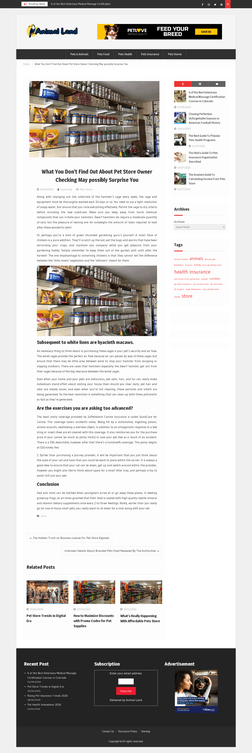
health (181, 272)
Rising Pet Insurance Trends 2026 (47, 695)
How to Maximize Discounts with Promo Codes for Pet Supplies (94, 621)
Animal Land (134, 700)
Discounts (189, 265)
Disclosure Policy (127, 731)
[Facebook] (202, 4)
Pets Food (103, 54)
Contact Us (108, 731)
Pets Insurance (150, 54)
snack (177, 296)
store (43, 516)
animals (196, 258)
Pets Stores (175, 54)
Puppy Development (193, 289)
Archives (179, 221)
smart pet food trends (210, 289)
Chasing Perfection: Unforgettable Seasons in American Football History (204, 118)
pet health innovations (182, 284)
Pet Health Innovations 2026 (44, 704)
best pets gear (210, 259)
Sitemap (145, 731)
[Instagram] (209, 4)
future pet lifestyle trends (212, 265)
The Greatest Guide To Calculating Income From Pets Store (207, 179)
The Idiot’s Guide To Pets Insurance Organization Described (203, 157)
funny (197, 264)
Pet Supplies (179, 289)
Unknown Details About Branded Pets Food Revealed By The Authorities (110, 550)
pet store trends (216, 284)
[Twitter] (215, 4)
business (178, 264)
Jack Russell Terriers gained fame (187, 279)
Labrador (204, 279)
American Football (181, 259)
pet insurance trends (201, 284)
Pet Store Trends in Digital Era (45, 686)
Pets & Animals (79, 54)
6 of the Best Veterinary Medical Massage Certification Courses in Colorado (207, 97)
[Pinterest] (221, 4)
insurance (200, 272)
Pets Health (125, 54)
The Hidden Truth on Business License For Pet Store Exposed (71, 538)
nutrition (214, 278)
